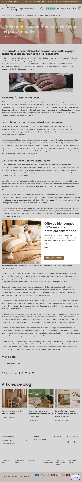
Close (78, 220)
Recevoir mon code (54, 258)
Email (46, 247)
